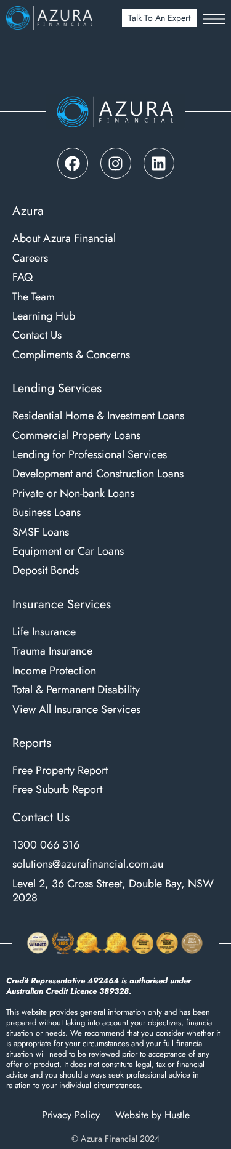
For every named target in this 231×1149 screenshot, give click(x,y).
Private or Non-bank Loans (73, 493)
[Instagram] (115, 163)
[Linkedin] (159, 163)
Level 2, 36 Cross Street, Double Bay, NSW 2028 (113, 891)
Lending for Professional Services (89, 455)
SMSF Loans (40, 532)
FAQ (22, 277)
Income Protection (54, 671)
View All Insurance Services (76, 710)
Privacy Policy (71, 1115)
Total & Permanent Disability (76, 690)
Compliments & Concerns (71, 355)
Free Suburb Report (57, 790)
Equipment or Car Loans (68, 551)
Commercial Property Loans (76, 436)
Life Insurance (44, 632)
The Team (33, 297)
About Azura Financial (64, 239)
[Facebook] (72, 163)
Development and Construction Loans (98, 474)
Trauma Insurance (52, 651)
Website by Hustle (152, 1115)
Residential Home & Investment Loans (98, 416)
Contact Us (37, 335)
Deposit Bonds (45, 570)
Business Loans (46, 513)
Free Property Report (60, 771)
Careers (30, 258)
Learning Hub (43, 316)
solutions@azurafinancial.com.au (87, 864)
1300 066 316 (45, 845)
